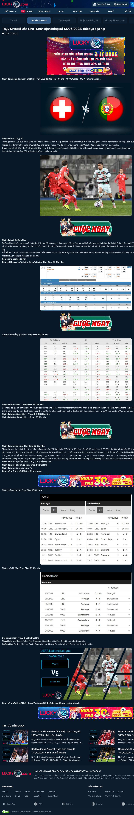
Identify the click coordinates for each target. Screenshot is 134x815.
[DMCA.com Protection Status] (5, 811)
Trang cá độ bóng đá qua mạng (27, 471)
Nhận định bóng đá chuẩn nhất (16, 79)
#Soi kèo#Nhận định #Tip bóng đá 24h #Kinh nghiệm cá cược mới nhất (46, 703)
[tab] (14, 20)
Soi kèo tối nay (19, 259)
